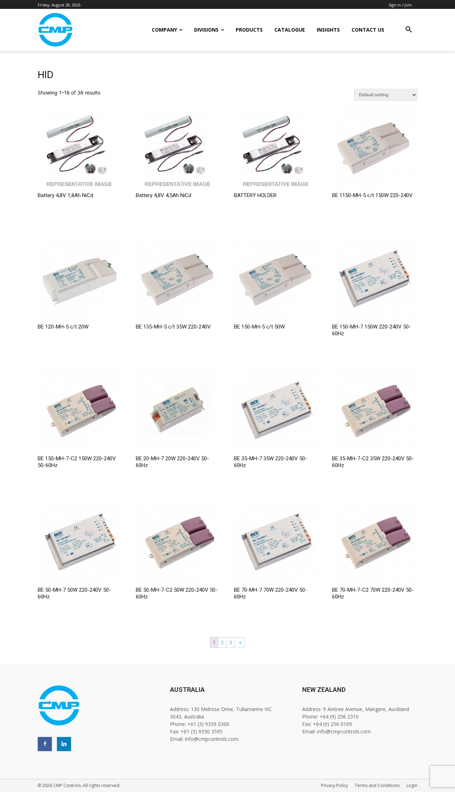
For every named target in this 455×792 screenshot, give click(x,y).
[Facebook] (45, 744)
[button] (408, 29)
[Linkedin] (64, 744)
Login (411, 785)
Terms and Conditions (377, 785)
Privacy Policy (334, 785)
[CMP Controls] (79, 29)
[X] (83, 744)
